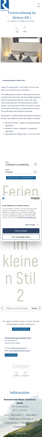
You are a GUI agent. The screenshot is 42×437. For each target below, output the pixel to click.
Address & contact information (17, 308)
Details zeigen (30, 225)
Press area (31, 415)
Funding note (20, 426)
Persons (7, 169)
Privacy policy (28, 423)
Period (6, 162)
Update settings (21, 329)
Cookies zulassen (21, 231)
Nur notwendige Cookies (21, 237)
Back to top (21, 434)
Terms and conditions (20, 419)
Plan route (11, 355)
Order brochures (13, 415)
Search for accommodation (21, 178)
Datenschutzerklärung (27, 217)
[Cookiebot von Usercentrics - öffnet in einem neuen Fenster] (31, 198)
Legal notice (11, 423)
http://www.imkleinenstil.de (19, 350)
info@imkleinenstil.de (18, 348)
